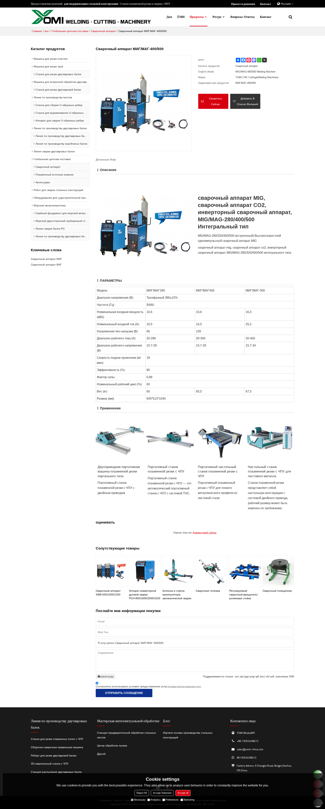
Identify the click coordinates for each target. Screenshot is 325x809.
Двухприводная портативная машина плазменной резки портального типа (119, 471)
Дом (169, 17)
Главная (37, 31)
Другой (101, 753)
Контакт (265, 4)
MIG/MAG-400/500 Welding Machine (255, 71)
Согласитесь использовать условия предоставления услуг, (148, 686)
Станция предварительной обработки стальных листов (126, 735)
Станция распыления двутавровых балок (56, 771)
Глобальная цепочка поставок (69, 31)
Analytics (155, 799)
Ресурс (217, 17)
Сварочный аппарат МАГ (46, 264)
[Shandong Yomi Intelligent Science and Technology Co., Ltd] (91, 17)
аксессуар (107, 676)
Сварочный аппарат (103, 31)
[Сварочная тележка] (211, 571)
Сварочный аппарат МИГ (46, 258)
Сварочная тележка (208, 590)
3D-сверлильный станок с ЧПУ (49, 763)
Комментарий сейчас (205, 532)
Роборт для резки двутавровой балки (53, 755)
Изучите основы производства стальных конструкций (187, 735)
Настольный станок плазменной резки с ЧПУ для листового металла (269, 471)
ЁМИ (181, 17)
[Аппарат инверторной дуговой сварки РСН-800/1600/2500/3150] (144, 571)
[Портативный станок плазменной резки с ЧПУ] (170, 438)
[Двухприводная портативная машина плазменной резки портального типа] (120, 438)
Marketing (189, 799)
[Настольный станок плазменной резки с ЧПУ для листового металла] (270, 438)
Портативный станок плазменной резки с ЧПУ (166, 469)
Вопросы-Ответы (242, 17)
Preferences (172, 799)
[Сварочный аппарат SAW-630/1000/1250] (111, 571)
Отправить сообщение (124, 693)
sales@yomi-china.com (250, 749)
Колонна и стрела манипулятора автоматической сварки (176, 594)
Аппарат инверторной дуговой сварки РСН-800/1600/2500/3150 (144, 594)
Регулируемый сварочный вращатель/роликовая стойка (243, 594)
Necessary (140, 799)
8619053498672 (246, 757)
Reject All (142, 792)
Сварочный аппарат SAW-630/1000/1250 (108, 592)
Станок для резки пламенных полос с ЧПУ (57, 738)
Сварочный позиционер (277, 590)
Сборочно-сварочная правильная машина (57, 747)
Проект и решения (243, 4)
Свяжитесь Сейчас (215, 101)
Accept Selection (162, 792)
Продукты (197, 17)
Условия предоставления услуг (184, 686)
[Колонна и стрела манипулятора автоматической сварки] (178, 571)
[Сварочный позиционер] (278, 571)
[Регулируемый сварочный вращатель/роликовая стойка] (245, 571)
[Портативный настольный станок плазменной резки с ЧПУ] (220, 438)
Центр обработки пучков (112, 745)
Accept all (183, 792)
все (47, 31)
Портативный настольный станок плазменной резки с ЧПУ (218, 471)
